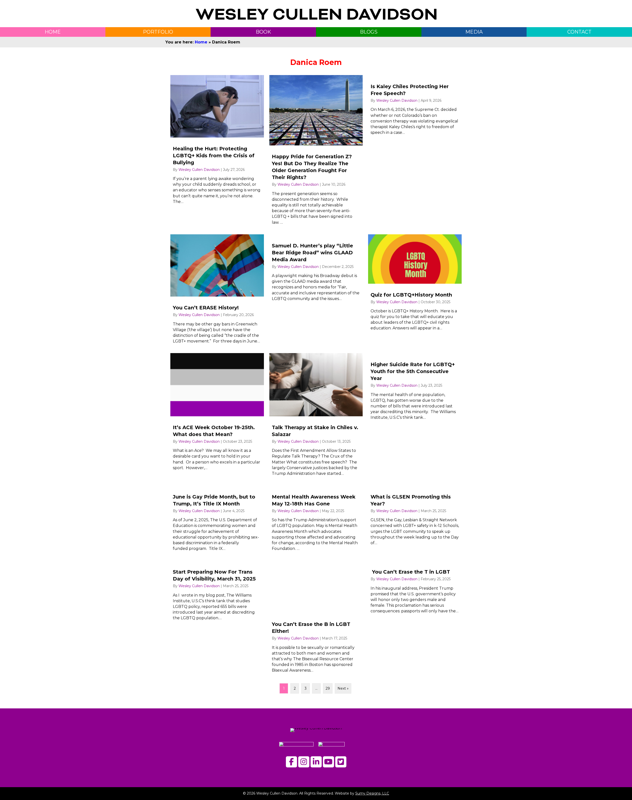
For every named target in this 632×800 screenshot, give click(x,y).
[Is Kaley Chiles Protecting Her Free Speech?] (415, 152)
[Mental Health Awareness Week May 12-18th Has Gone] (316, 520)
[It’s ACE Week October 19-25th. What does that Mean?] (217, 416)
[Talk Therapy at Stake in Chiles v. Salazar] (316, 416)
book (263, 32)
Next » (343, 688)
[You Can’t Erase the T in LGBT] (415, 618)
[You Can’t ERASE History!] (217, 291)
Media (474, 32)
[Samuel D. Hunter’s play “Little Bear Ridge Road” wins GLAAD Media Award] (316, 291)
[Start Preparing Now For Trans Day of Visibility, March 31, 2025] (217, 618)
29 (328, 688)
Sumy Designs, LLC (372, 793)
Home (201, 42)
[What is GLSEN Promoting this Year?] (415, 520)
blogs (368, 32)
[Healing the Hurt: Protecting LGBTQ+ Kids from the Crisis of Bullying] (217, 152)
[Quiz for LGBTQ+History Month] (415, 291)
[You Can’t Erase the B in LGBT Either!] (316, 618)
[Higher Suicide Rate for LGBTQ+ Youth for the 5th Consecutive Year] (415, 416)
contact (579, 32)
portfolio (158, 32)
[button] (291, 761)
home (53, 32)
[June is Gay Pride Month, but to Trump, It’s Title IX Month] (217, 520)
